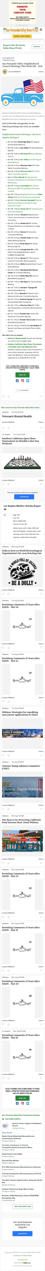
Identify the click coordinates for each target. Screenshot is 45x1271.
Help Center (27, 1256)
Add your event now (22, 1206)
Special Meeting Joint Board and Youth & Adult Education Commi (24, 203)
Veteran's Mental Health (17, 416)
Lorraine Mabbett (14, 72)
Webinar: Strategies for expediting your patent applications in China (20, 713)
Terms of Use (17, 1266)
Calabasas (5, 412)
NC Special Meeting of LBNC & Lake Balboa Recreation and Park (24, 188)
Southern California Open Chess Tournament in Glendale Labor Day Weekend (20, 441)
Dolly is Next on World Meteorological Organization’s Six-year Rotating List (22, 552)
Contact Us (18, 1256)
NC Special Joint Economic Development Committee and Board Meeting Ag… (25, 180)
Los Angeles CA (8, 58)
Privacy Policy (27, 1266)
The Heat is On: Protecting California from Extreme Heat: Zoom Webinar (21, 821)
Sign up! (22, 375)
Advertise (24, 497)
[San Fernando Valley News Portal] (20, 30)
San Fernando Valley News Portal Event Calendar (21, 1115)
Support (36, 47)
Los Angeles (6, 434)
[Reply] (9, 396)
